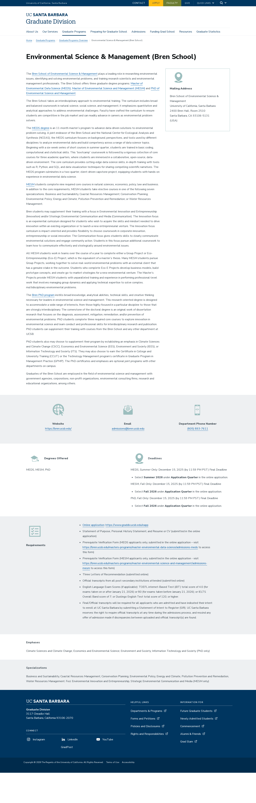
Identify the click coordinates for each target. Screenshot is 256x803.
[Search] (223, 3)
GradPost (67, 747)
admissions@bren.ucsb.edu (128, 429)
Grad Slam (186, 742)
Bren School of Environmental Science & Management (65, 74)
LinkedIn (72, 739)
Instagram (38, 739)
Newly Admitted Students (196, 719)
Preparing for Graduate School (108, 32)
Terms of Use (112, 762)
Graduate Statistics (208, 32)
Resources (185, 32)
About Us (32, 32)
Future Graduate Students (196, 711)
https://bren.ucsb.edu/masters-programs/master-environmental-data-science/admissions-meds (140, 547)
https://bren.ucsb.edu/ (58, 429)
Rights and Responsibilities (147, 734)
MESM (30, 184)
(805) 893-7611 (197, 429)
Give (187, 3)
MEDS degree (40, 128)
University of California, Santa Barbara (46, 3)
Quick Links (204, 3)
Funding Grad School (162, 32)
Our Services (50, 32)
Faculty (172, 3)
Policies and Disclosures (145, 726)
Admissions (138, 32)
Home (29, 40)
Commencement (190, 726)
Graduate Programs (74, 32)
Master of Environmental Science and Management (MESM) (108, 88)
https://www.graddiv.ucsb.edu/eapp (127, 525)
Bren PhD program (43, 295)
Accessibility (128, 762)
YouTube (107, 739)
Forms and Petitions (143, 719)
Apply (156, 3)
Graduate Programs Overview (73, 40)
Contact (139, 3)
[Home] (52, 23)
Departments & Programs (146, 711)
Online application (93, 525)
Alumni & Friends (190, 734)
